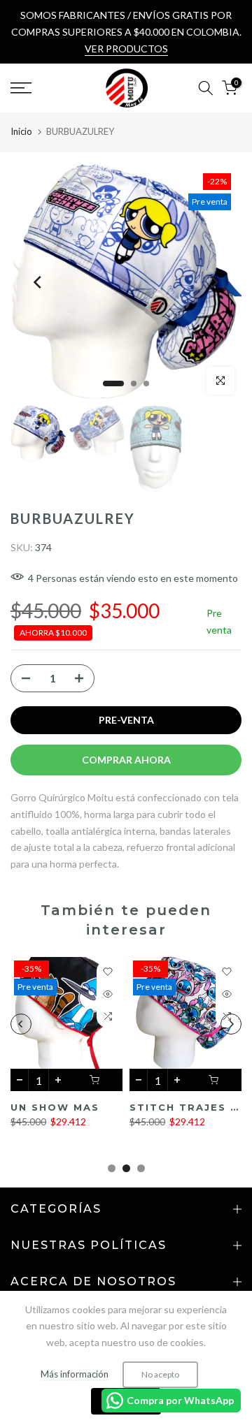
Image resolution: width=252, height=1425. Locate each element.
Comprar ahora (126, 760)
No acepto (160, 1374)
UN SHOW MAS (54, 1107)
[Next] (213, 282)
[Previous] (38, 282)
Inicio (21, 131)
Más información (74, 1374)
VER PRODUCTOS (126, 48)
